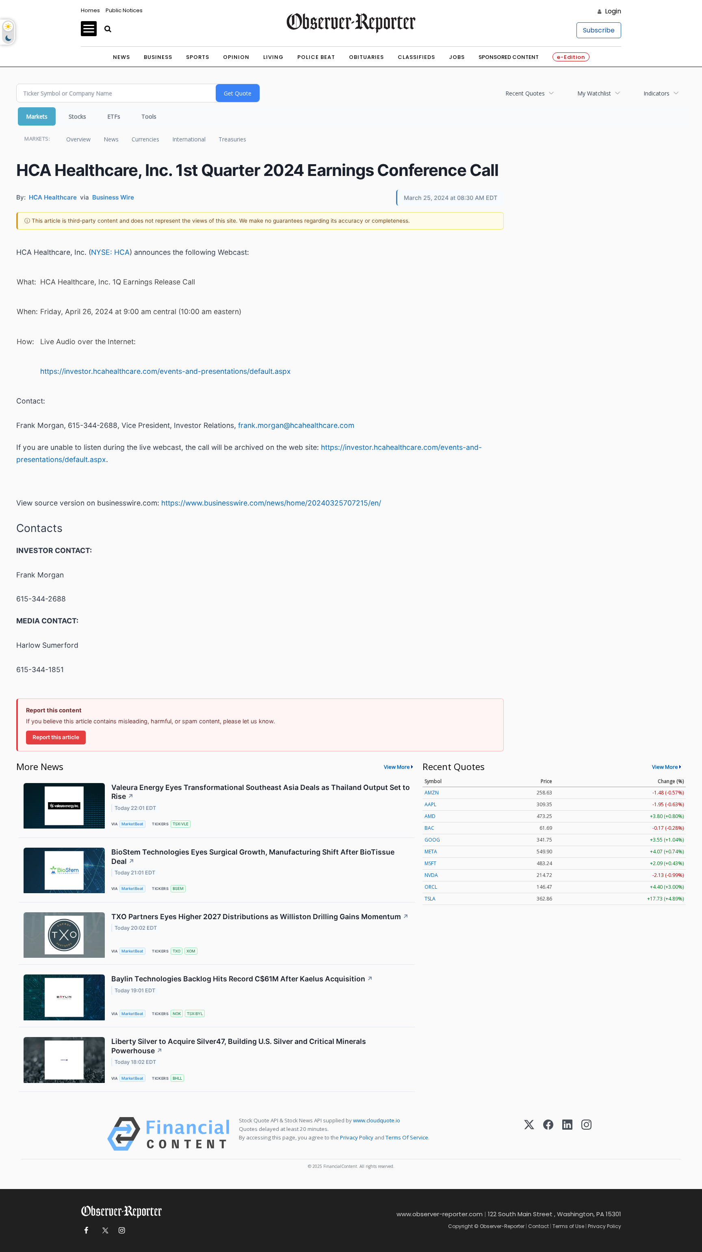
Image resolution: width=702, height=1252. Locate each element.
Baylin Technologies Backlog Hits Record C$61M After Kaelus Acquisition (242, 978)
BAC (429, 828)
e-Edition (571, 57)
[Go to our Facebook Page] (86, 1230)
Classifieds (416, 57)
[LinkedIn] (567, 1134)
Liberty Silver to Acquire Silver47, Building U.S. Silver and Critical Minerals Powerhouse (238, 1046)
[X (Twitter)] (529, 1134)
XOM (190, 951)
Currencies (145, 139)
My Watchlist (594, 93)
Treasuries (232, 139)
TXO (176, 951)
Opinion (236, 57)
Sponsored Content (509, 57)
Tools (148, 116)
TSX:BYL (195, 1013)
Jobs (457, 57)
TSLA (430, 898)
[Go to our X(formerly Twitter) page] (104, 1230)
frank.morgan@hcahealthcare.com (296, 425)
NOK (177, 1013)
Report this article (55, 737)
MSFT (430, 863)
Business (158, 57)
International (189, 139)
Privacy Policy (356, 1137)
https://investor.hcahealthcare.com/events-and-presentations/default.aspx (165, 371)
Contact (538, 1226)
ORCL (431, 886)
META (431, 851)
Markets (37, 116)
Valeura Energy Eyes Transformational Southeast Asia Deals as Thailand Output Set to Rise (260, 792)
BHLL (177, 1078)
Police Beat (316, 57)
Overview (78, 139)
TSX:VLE (180, 824)
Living (273, 57)
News (121, 57)
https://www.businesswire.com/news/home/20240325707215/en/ (271, 503)
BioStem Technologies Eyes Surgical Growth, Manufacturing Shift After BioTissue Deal (252, 857)
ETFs (113, 116)
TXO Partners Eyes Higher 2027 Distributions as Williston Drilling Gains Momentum (260, 916)
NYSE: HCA (110, 252)
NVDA (431, 875)
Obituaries (366, 57)
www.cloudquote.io (376, 1120)
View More (397, 766)
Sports (197, 57)
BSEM (178, 888)
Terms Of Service (407, 1137)
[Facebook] (548, 1134)
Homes (90, 10)
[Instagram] (586, 1134)
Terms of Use (568, 1226)
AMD (430, 816)
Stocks (77, 116)
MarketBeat (132, 824)
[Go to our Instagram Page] (122, 1230)
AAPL (430, 804)
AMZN (432, 792)
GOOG (432, 839)
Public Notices (124, 10)
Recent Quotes (525, 93)
